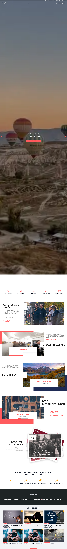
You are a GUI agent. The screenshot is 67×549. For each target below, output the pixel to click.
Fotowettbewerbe (35, 3)
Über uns (52, 3)
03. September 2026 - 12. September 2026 (30, 354)
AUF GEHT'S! (4, 369)
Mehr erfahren (20, 452)
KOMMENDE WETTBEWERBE (51, 339)
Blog (56, 3)
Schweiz (53, 0)
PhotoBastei (23, 349)
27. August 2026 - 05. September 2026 (16, 354)
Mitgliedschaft (22, 3)
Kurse (17, 3)
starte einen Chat (35, 285)
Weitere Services (46, 3)
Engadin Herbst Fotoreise (44, 381)
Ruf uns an (30, 285)
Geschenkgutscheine (28, 3)
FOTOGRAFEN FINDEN (23, 414)
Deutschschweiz (58, 0)
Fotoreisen (41, 3)
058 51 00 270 (47, 0)
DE (63, 0)
